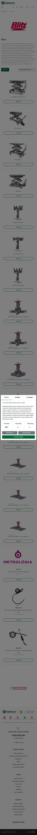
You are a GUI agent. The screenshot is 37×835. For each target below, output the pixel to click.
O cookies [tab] (29, 397)
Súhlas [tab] (6, 397)
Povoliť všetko (18, 437)
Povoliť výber (26, 433)
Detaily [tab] (17, 397)
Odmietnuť (9, 433)
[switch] (18, 427)
